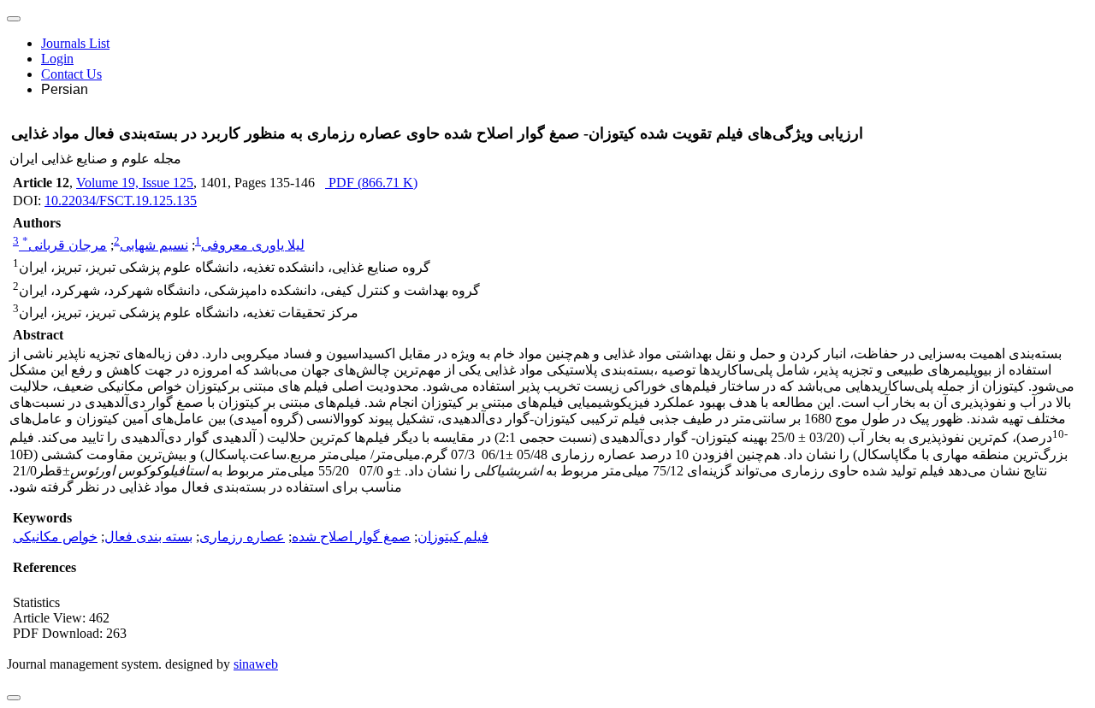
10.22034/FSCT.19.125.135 (120, 200)
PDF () (371, 182)
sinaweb (256, 664)
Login (57, 58)
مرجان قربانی (64, 245)
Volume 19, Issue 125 (134, 182)
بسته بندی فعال (148, 536)
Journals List (75, 43)
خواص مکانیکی (55, 536)
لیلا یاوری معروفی (253, 245)
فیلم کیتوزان (452, 536)
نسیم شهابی (154, 245)
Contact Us (71, 74)
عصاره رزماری (242, 536)
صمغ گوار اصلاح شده (351, 536)
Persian (64, 89)
